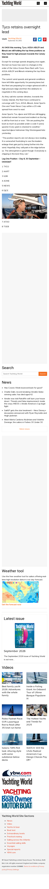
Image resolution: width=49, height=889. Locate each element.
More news (24, 429)
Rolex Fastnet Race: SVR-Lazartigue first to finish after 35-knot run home (12, 723)
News (6, 382)
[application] (24, 206)
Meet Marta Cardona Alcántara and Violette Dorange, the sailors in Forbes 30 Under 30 (24, 420)
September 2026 (15, 651)
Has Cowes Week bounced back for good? (23, 387)
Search (43, 374)
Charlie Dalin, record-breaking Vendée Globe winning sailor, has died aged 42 (23, 393)
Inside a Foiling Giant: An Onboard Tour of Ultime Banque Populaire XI (36, 692)
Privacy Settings (13, 869)
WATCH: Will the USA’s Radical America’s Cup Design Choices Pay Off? (36, 753)
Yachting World (14, 38)
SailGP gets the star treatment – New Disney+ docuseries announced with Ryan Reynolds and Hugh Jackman (25, 413)
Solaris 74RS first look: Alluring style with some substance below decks (11, 753)
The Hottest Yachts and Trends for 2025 (36, 721)
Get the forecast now (11, 604)
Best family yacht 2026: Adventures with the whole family (11, 691)
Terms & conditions (31, 866)
